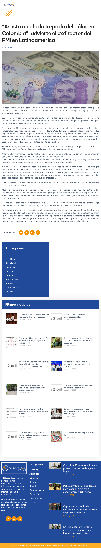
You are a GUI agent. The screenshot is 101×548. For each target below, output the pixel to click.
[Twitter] (14, 518)
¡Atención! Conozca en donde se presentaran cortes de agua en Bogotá (80, 468)
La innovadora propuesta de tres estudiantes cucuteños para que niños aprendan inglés (78, 411)
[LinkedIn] (19, 518)
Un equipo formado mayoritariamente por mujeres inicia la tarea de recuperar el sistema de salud (33, 435)
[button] (21, 232)
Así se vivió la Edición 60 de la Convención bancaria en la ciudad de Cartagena (78, 364)
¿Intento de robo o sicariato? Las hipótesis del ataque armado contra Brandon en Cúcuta (32, 387)
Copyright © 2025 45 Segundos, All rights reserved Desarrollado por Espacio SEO (50, 545)
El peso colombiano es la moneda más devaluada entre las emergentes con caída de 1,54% (33, 340)
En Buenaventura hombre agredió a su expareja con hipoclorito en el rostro (77, 529)
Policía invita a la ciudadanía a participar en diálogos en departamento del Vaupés (79, 488)
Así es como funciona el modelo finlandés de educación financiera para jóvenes (33, 411)
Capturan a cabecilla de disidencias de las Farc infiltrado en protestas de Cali (80, 509)
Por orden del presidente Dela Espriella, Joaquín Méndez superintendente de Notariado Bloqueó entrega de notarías (34, 364)
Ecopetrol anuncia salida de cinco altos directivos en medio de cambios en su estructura (78, 340)
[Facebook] (8, 518)
